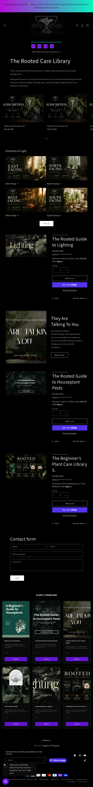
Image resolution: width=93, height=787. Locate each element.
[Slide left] (41, 138)
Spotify (46, 745)
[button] (4, 25)
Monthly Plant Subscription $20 (14, 126)
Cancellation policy (81, 779)
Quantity (55, 266)
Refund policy (55, 779)
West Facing (11, 215)
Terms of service (82, 781)
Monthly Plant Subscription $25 (57, 126)
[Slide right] (51, 138)
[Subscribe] (43, 760)
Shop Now (15, 659)
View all (46, 224)
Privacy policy (71, 781)
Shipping (55, 254)
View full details (79, 298)
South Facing (53, 215)
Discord (56, 745)
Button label (59, 355)
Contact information (67, 779)
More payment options (70, 290)
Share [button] (57, 298)
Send (17, 578)
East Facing (11, 183)
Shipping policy (44, 779)
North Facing (53, 183)
